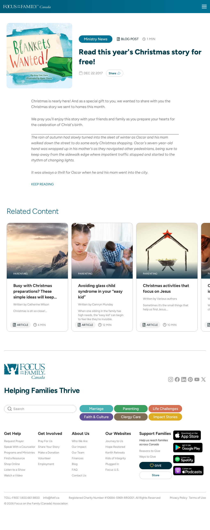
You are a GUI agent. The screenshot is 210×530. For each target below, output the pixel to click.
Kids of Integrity (115, 458)
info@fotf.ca (51, 497)
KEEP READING (42, 184)
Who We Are (80, 441)
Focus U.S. (112, 469)
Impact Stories (165, 417)
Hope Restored (115, 446)
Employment (46, 464)
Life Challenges (165, 408)
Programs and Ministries (19, 452)
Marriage (96, 408)
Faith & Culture (96, 417)
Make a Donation (48, 452)
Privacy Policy (178, 497)
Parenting (131, 408)
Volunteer (44, 458)
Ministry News (95, 39)
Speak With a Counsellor (19, 446)
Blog (75, 464)
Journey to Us (114, 441)
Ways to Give (147, 456)
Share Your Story (48, 446)
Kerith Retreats (115, 452)
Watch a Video (13, 475)
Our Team (78, 452)
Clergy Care (131, 417)
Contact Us (79, 475)
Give (158, 465)
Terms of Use (197, 497)
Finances (77, 458)
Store (155, 475)
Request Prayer (14, 441)
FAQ (75, 469)
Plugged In (112, 464)
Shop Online (12, 464)
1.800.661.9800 (29, 497)
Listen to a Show (14, 469)
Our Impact (79, 446)
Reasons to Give (149, 450)
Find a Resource (14, 458)
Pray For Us (45, 441)
